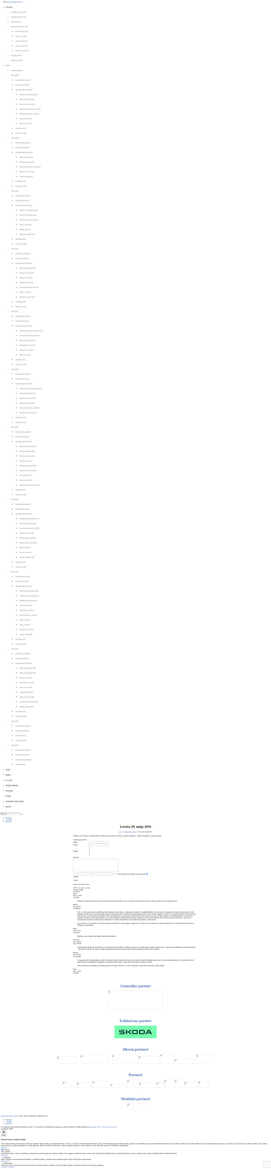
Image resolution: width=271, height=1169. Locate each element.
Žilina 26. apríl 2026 (21, 46)
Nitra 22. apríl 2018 (25, 552)
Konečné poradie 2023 (22, 200)
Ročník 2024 (15, 138)
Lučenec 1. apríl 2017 (26, 634)
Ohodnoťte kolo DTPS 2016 (23, 663)
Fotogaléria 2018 (20, 562)
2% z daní (9, 780)
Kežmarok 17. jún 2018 (27, 533)
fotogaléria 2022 (20, 302)
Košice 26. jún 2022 (26, 278)
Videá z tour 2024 (21, 186)
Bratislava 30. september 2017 (29, 591)
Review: (76, 857)
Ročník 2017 (14, 572)
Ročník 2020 (15, 369)
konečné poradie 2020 (22, 379)
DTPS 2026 (9, 7)
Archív (8, 65)
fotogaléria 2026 (16, 55)
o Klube (8, 796)
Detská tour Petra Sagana (9, 1116)
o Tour (8, 770)
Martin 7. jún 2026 (21, 36)
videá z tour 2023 (21, 244)
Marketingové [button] (5, 1161)
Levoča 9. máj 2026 (21, 41)
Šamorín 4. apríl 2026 (22, 51)
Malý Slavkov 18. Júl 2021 (27, 340)
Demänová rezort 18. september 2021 (31, 331)
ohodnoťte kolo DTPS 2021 (23, 326)
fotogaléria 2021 (20, 360)
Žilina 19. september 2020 (28, 393)
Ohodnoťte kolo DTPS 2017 (23, 586)
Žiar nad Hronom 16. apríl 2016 (29, 702)
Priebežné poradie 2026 (18, 17)
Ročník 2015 (14, 721)
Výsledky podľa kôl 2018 (22, 504)
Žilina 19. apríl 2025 (26, 123)
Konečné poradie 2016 (22, 658)
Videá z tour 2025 (21, 133)
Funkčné (6, 1149)
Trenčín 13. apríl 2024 (26, 176)
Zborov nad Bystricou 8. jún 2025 (30, 109)
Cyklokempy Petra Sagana (15, 801)
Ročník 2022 (15, 249)
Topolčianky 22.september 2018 (29, 519)
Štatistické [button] (4, 1155)
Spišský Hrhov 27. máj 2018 (28, 543)
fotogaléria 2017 (20, 639)
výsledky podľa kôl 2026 (18, 12)
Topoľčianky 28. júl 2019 (27, 456)
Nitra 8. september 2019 (27, 451)
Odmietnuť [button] (105, 1127)
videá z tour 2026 (16, 60)
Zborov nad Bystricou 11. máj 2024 (30, 167)
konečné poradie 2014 (22, 755)
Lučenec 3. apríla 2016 (26, 707)
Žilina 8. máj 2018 (25, 547)
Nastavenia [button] (113, 1127)
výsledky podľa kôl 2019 (22, 432)
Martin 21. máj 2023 (26, 225)
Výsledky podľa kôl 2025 (23, 80)
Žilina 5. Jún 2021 (25, 355)
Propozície (9, 791)
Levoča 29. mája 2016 (26, 692)
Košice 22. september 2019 (28, 446)
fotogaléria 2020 (20, 417)
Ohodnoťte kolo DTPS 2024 (23, 152)
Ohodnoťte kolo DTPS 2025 (23, 90)
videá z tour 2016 (20, 716)
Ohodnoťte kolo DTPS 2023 (23, 205)
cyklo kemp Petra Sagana (23, 760)
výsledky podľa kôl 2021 (22, 316)
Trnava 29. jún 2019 (26, 461)
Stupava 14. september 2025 (28, 94)
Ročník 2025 (15, 75)
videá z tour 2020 (21, 422)
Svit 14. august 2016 (26, 678)
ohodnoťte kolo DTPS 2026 (19, 27)
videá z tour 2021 (20, 364)
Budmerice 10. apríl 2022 (27, 297)
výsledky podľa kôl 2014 (22, 750)
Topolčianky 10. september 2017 (29, 596)
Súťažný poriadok (12, 785)
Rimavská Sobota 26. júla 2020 (29, 408)
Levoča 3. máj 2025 (26, 119)
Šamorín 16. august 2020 (27, 403)
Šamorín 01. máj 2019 (26, 480)
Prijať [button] (99, 1127)
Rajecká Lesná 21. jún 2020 (28, 413)
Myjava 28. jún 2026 (21, 31)
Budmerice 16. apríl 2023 (27, 234)
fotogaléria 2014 (20, 764)
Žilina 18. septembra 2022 (28, 268)
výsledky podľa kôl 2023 (23, 196)
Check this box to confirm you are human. (131, 874)
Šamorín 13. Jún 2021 (26, 350)
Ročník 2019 (14, 427)
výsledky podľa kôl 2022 (23, 253)
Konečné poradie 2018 (22, 509)
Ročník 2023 (15, 191)
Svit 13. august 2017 (26, 605)
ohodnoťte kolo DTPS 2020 (23, 384)
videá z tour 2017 (20, 644)
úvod (120, 832)
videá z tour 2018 (20, 567)
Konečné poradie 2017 (22, 581)
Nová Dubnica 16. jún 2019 (28, 466)
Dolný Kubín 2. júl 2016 (27, 682)
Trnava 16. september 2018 (28, 523)
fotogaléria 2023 (20, 239)
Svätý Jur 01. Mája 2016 (27, 697)
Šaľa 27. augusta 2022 (27, 273)
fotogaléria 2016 (20, 711)
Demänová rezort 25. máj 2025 (29, 114)
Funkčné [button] (4, 1147)
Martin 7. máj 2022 (25, 292)
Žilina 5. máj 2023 (25, 229)
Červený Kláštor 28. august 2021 (30, 335)
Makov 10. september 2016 (28, 673)
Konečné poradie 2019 (22, 437)
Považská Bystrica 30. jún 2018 (29, 528)
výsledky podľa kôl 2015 (22, 726)
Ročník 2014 (14, 745)
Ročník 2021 (14, 311)
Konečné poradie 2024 (22, 147)
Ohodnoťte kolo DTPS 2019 (23, 441)
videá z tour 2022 (21, 307)
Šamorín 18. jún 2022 (26, 282)
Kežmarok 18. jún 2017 (27, 610)
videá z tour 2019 (20, 495)
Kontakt (8, 807)
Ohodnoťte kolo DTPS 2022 (23, 263)
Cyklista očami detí (17, 70)
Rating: (75, 851)
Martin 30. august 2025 (27, 99)
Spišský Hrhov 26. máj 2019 (28, 470)
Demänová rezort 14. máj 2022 (29, 287)
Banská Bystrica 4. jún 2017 (28, 615)
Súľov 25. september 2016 (28, 668)
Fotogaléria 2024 (20, 181)
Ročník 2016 (14, 649)
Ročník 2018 (14, 499)
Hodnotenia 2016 (130, 832)
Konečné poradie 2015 (22, 731)
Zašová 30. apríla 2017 (26, 629)
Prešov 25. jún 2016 (26, 687)
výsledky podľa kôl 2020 (23, 374)
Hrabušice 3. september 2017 (28, 600)
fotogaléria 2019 (20, 490)
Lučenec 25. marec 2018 (27, 557)
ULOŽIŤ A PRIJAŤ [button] (8, 1167)
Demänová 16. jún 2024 (27, 162)
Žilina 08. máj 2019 (25, 475)
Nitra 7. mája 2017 (25, 625)
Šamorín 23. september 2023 (29, 210)
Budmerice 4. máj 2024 (27, 172)
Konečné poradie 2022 (22, 258)
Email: (75, 845)
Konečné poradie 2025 (22, 85)
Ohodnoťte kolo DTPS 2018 (23, 514)
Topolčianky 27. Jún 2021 (27, 345)
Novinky (8, 775)
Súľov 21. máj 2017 (25, 620)
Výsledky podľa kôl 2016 (22, 654)
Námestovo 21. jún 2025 (27, 104)
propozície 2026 (16, 22)
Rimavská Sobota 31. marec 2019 (30, 485)
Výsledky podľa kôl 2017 (22, 576)
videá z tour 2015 (20, 740)
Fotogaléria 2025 (20, 128)
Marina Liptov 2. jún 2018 (28, 538)
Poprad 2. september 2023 (28, 215)
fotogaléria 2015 (20, 735)
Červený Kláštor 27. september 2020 (31, 388)
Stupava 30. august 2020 (28, 398)
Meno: (75, 842)
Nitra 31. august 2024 (26, 157)
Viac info (93, 1127)
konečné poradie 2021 (22, 321)
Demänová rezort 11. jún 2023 (29, 220)
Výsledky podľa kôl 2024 (23, 143)
